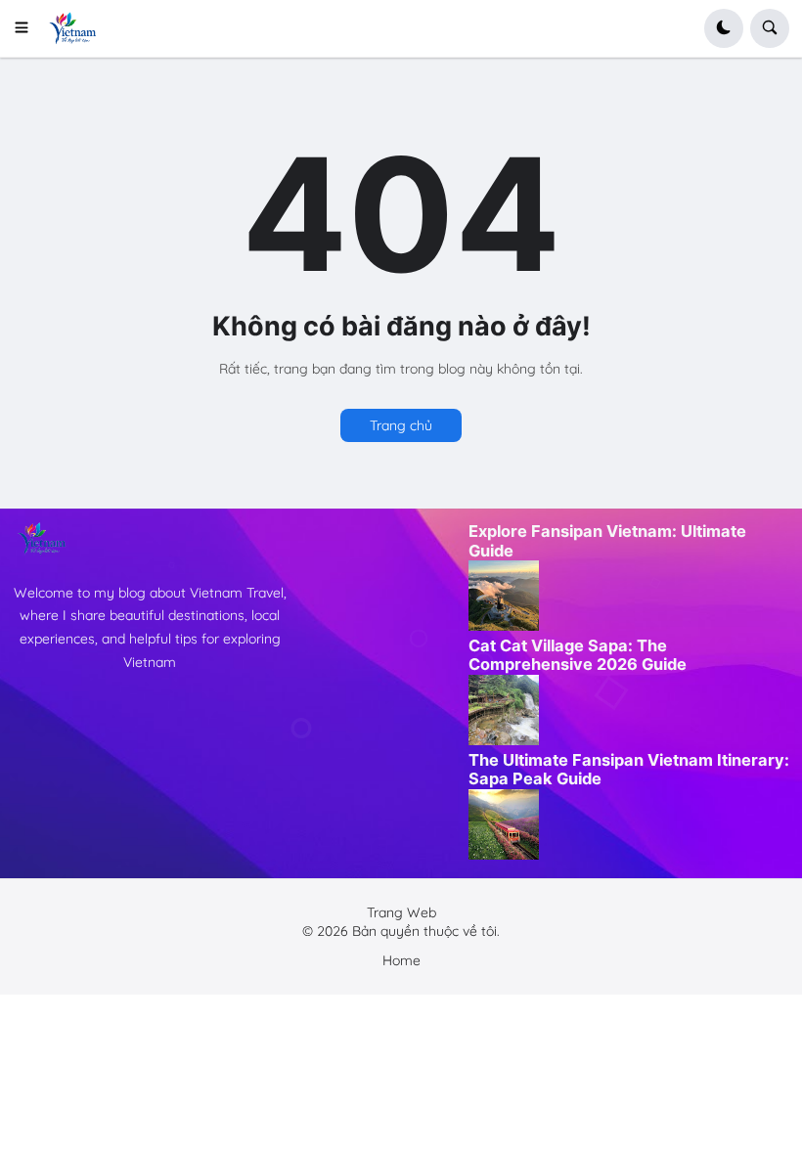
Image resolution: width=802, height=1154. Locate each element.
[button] (28, 28)
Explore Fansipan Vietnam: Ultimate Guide (607, 540)
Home (401, 960)
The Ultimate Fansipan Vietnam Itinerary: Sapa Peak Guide (628, 769)
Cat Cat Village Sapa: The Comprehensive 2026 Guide (577, 655)
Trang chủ (401, 425)
